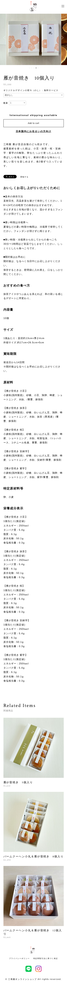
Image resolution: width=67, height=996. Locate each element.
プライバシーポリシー (19, 958)
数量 (5, 103)
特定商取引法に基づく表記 (45, 958)
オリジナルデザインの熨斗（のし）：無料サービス (30, 90)
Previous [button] (5, 37)
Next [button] (62, 37)
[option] (33, 37)
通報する (24, 177)
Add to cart (33, 123)
